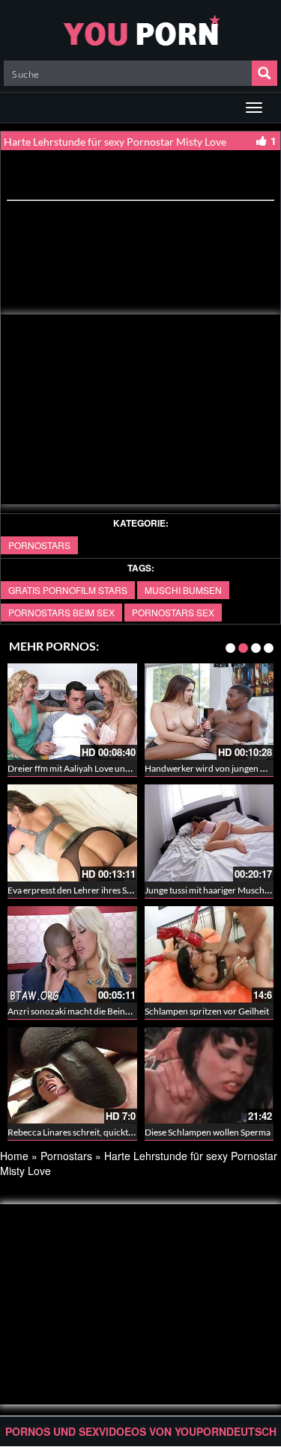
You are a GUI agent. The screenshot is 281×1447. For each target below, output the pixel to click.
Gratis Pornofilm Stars (67, 589)
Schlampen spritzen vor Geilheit (207, 1011)
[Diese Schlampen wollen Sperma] (209, 1075)
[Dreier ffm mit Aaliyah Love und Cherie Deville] (72, 711)
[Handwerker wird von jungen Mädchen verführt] (209, 711)
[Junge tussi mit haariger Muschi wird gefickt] (209, 831)
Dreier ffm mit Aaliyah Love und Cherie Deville (97, 768)
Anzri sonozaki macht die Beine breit (78, 1011)
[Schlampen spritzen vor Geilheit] (209, 954)
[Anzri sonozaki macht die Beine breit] (72, 952)
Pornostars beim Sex (61, 612)
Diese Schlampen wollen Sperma (208, 1132)
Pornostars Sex (173, 612)
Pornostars (39, 545)
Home (14, 1155)
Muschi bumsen (183, 589)
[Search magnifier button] (264, 73)
